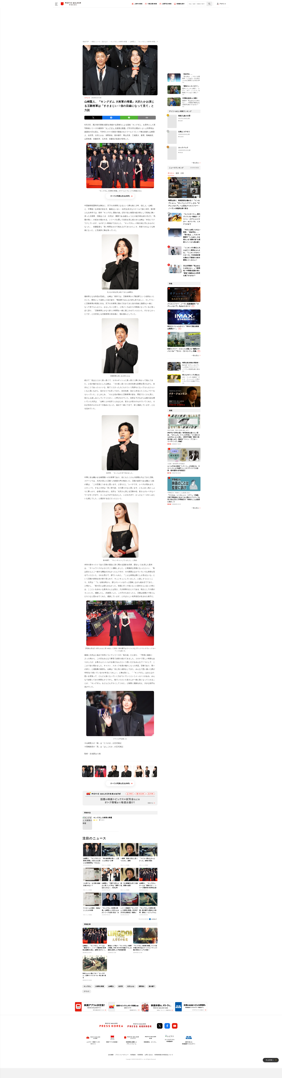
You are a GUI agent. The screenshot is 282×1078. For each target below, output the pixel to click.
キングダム (87, 986)
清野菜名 (141, 986)
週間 (177, 173)
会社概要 (110, 1055)
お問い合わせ (149, 1055)
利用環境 (140, 1055)
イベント (86, 991)
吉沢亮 (120, 986)
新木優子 (152, 986)
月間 (182, 173)
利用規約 (133, 1055)
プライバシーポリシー (122, 1055)
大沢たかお (130, 986)
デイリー (171, 173)
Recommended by (144, 919)
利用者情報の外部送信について (164, 1055)
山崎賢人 (111, 986)
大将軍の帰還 (99, 986)
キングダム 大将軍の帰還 (115, 128)
